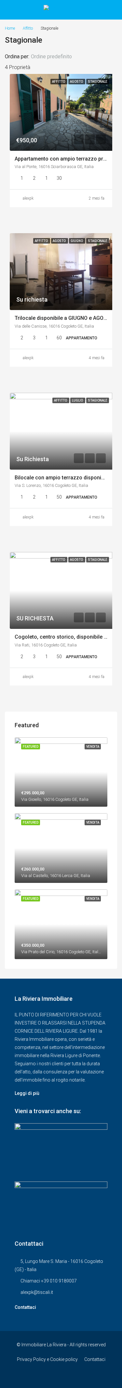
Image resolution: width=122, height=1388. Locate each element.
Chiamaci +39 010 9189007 (48, 1280)
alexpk (28, 198)
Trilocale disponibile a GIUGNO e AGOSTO (64, 318)
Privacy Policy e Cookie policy (47, 1359)
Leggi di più (27, 1093)
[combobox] (57, 57)
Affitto (28, 28)
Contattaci (25, 1307)
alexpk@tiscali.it (36, 1292)
